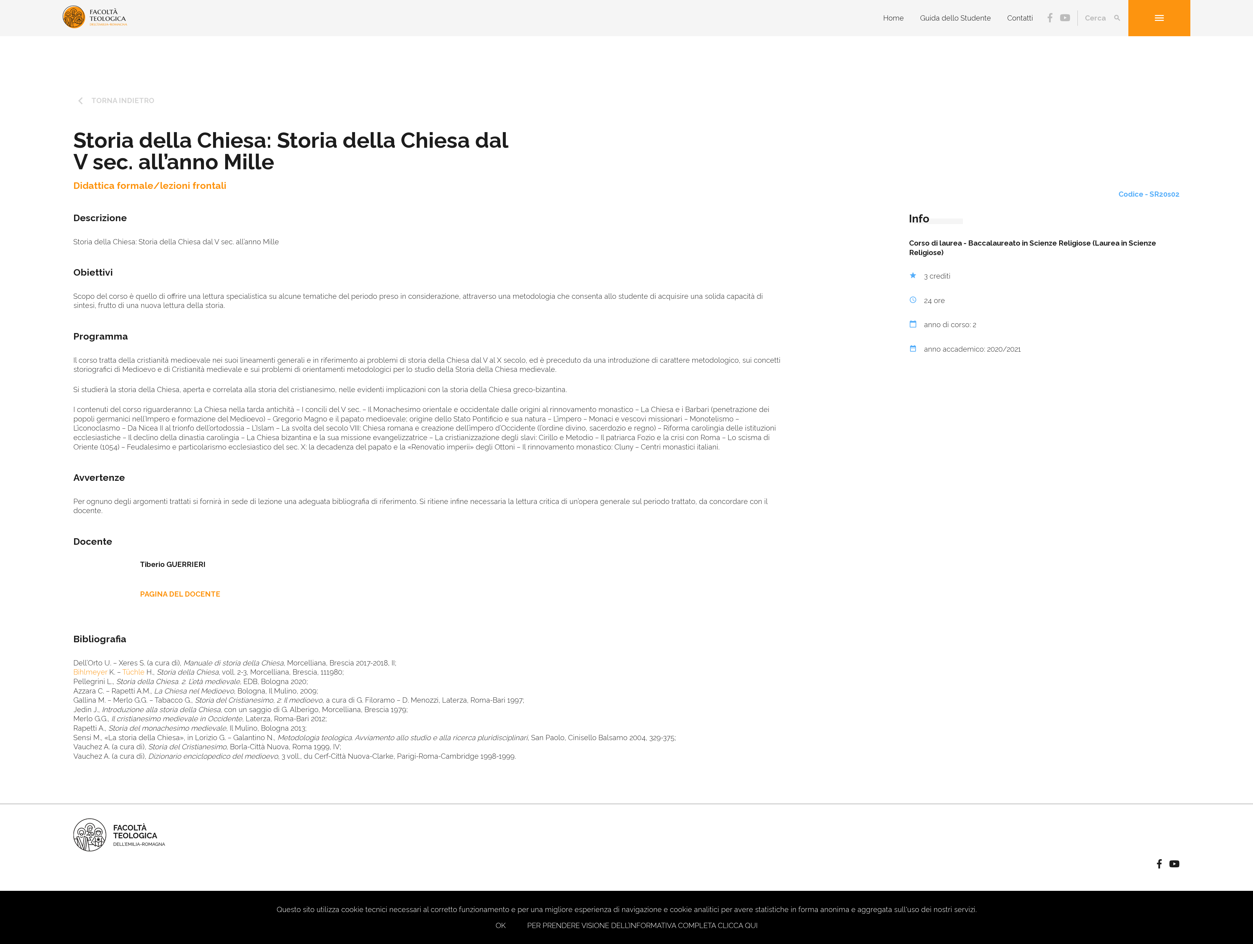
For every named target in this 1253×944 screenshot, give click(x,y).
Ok (501, 925)
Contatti (1020, 18)
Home (893, 18)
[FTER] (95, 26)
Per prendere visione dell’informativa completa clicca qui (642, 925)
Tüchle (133, 672)
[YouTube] (1065, 18)
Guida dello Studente (955, 18)
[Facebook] (1050, 18)
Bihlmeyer (90, 672)
